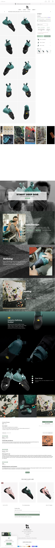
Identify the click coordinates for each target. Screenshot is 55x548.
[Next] (40, 3)
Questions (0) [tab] (9, 432)
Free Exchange (39, 11)
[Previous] (14, 3)
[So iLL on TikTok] (3, 1)
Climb (24, 9)
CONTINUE (27, 514)
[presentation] (37, 51)
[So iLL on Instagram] (2, 1)
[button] (39, 19)
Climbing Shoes (41, 505)
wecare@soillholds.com (30, 531)
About (33, 9)
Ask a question (47, 423)
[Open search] (44, 433)
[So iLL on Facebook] (1, 1)
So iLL (28, 544)
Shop (20, 9)
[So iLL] (27, 7)
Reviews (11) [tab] (4, 432)
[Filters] (46, 433)
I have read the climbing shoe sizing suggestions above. (43, 33)
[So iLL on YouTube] (4, 1)
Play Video (27, 198)
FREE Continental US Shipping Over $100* (31, 3)
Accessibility (27, 534)
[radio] (39, 51)
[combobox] (42, 25)
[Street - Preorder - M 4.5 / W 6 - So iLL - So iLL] (9, 24)
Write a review (47, 421)
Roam (29, 9)
